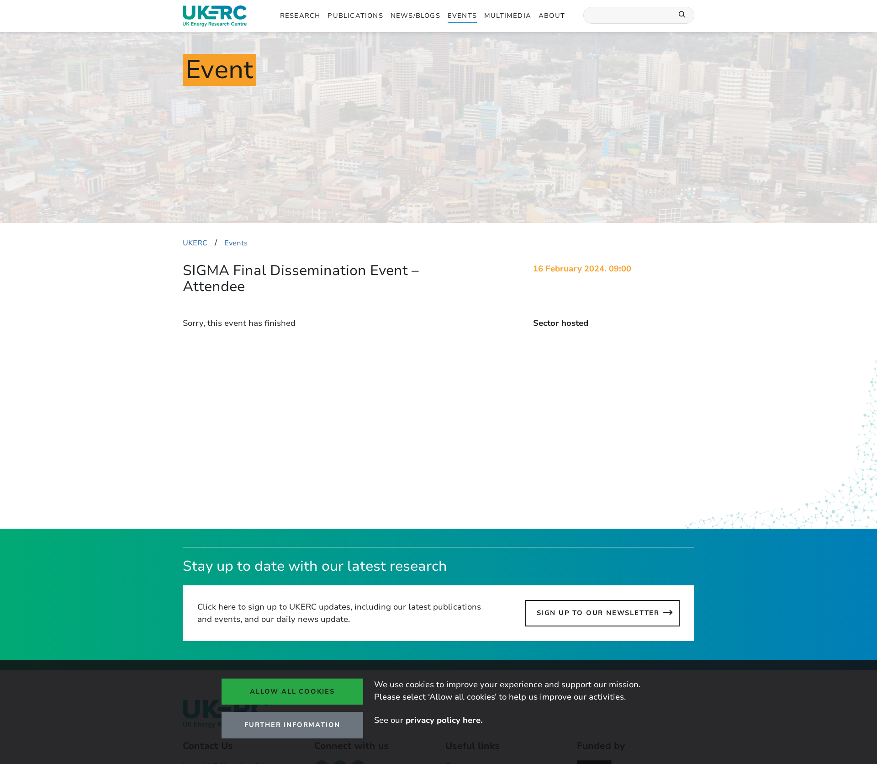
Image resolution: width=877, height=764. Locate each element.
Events (462, 15)
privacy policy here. (444, 720)
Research (300, 15)
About (552, 15)
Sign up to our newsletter (598, 612)
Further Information (292, 724)
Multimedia (507, 15)
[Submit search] (682, 15)
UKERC (195, 243)
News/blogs (415, 15)
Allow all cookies (292, 691)
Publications (355, 15)
